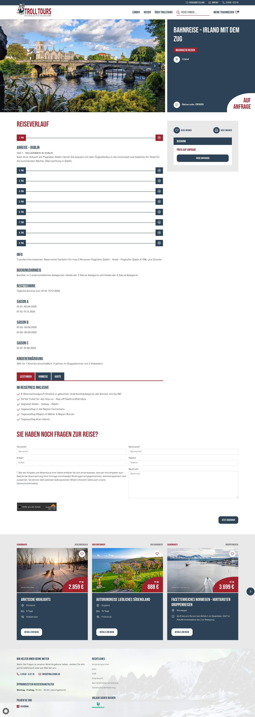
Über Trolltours (164, 12)
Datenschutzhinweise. (28, 484)
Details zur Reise (31, 632)
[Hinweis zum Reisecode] (177, 105)
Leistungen (26, 377)
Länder (136, 12)
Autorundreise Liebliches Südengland (123, 599)
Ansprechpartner (100, 664)
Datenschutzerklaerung (103, 688)
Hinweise (43, 377)
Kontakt (215, 2)
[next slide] (155, 66)
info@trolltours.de (51, 674)
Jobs (94, 669)
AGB (94, 674)
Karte (58, 377)
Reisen (147, 12)
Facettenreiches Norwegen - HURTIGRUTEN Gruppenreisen (200, 602)
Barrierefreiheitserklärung (105, 683)
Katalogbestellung (197, 2)
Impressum (97, 678)
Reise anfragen (202, 158)
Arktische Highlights (36, 599)
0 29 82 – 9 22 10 (232, 2)
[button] (6, 711)
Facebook (24, 706)
